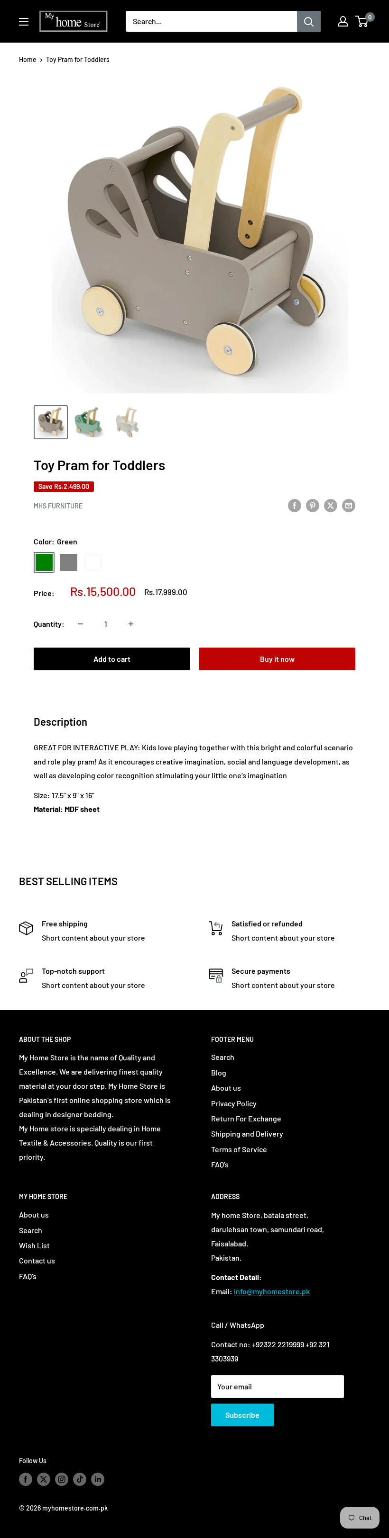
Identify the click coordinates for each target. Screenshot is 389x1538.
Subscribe (242, 1414)
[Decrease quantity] (81, 624)
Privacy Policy (234, 1103)
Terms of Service (239, 1149)
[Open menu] (23, 22)
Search (222, 1056)
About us (226, 1087)
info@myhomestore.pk (272, 1291)
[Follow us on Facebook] (25, 1478)
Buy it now (277, 658)
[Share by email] (348, 505)
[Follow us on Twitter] (43, 1478)
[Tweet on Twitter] (330, 505)
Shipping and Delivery (247, 1133)
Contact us (37, 1260)
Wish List (34, 1245)
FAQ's (220, 1164)
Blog (218, 1072)
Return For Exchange (246, 1118)
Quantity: (49, 623)
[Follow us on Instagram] (61, 1478)
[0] (362, 21)
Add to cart (111, 658)
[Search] (309, 21)
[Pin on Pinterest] (312, 505)
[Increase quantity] (131, 624)
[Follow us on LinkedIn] (97, 1478)
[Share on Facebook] (294, 505)
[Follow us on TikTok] (79, 1478)
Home (28, 59)
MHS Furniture (58, 506)
